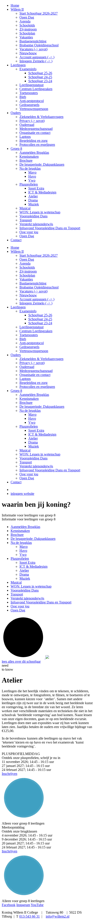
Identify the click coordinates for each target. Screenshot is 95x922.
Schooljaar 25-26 (40, 315)
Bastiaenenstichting (32, 283)
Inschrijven (9, 774)
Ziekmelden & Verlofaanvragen (41, 359)
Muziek (33, 446)
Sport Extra (36, 430)
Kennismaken (29, 398)
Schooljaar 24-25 (40, 319)
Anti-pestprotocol (31, 343)
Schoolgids (27, 267)
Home (15, 247)
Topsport (25, 462)
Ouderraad (26, 367)
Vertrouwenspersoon (33, 351)
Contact (16, 482)
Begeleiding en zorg (33, 383)
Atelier (33, 438)
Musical (24, 450)
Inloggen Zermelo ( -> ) (35, 303)
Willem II (17, 251)
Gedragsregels (29, 347)
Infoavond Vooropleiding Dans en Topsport (49, 470)
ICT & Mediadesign (42, 434)
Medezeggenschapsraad (36, 371)
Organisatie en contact (34, 375)
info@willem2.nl (57, 916)
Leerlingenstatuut (31, 327)
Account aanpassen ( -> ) (36, 299)
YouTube (37, 905)
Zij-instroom (28, 271)
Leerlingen (18, 307)
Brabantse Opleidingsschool (39, 287)
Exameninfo (27, 311)
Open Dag (26, 259)
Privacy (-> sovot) (32, 363)
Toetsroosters (28, 335)
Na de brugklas (30, 410)
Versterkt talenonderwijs (36, 466)
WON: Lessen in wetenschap (39, 454)
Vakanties (26, 279)
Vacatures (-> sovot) (33, 291)
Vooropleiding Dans (33, 458)
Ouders (16, 355)
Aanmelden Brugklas (34, 394)
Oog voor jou (28, 474)
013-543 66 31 (29, 916)
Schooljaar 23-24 (40, 323)
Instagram (23, 905)
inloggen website (22, 493)
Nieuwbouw (28, 295)
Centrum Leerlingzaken (35, 331)
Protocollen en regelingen (37, 387)
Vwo (31, 422)
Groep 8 (16, 391)
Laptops (25, 379)
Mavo (32, 414)
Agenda (24, 263)
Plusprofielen (28, 426)
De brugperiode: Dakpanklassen (41, 406)
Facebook (8, 905)
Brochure (25, 402)
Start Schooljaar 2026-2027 (38, 255)
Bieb (22, 339)
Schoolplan (27, 275)
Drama (33, 442)
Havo (32, 418)
